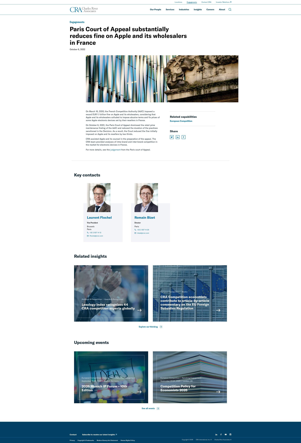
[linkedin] (216, 434)
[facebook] (221, 434)
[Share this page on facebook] (183, 137)
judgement (115, 149)
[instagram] (230, 434)
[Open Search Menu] (230, 9)
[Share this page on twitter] (172, 137)
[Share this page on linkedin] (178, 137)
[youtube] (226, 434)
